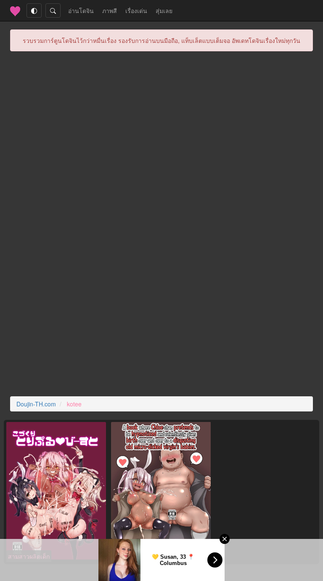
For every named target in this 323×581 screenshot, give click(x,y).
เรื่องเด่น (136, 10)
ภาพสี (109, 10)
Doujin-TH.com (36, 404)
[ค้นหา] (53, 10)
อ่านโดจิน (83, 10)
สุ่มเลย (164, 10)
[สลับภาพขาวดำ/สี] (34, 10)
